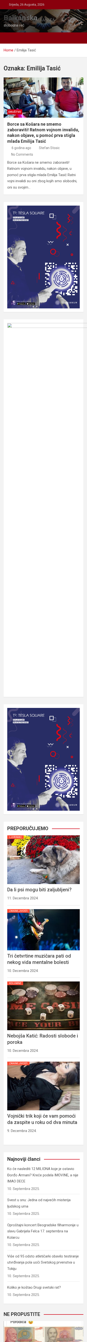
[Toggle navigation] (10, 38)
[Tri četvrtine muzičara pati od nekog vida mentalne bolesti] (43, 909)
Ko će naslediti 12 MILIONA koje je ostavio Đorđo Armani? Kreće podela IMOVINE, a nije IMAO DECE (42, 1175)
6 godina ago (21, 148)
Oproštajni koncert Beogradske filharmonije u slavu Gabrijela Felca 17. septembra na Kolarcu (43, 1231)
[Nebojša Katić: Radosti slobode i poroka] (43, 981)
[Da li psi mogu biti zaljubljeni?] (43, 835)
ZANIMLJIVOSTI (18, 911)
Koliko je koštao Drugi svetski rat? (34, 1287)
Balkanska (20, 17)
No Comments (22, 154)
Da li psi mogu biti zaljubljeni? (39, 890)
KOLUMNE (15, 983)
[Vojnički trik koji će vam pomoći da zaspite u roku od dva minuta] (43, 1061)
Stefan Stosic (49, 148)
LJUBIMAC (15, 837)
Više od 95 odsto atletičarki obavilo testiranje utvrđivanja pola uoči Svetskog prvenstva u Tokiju (43, 1262)
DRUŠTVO (14, 112)
